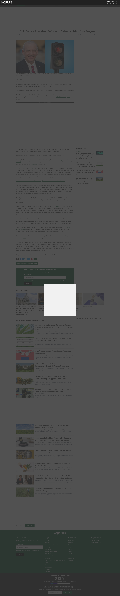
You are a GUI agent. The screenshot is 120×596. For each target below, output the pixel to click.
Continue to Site (113, 1)
